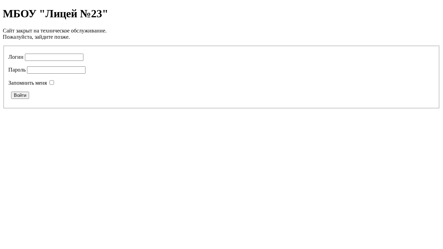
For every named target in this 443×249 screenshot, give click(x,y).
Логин (16, 57)
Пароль (17, 70)
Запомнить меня (27, 83)
